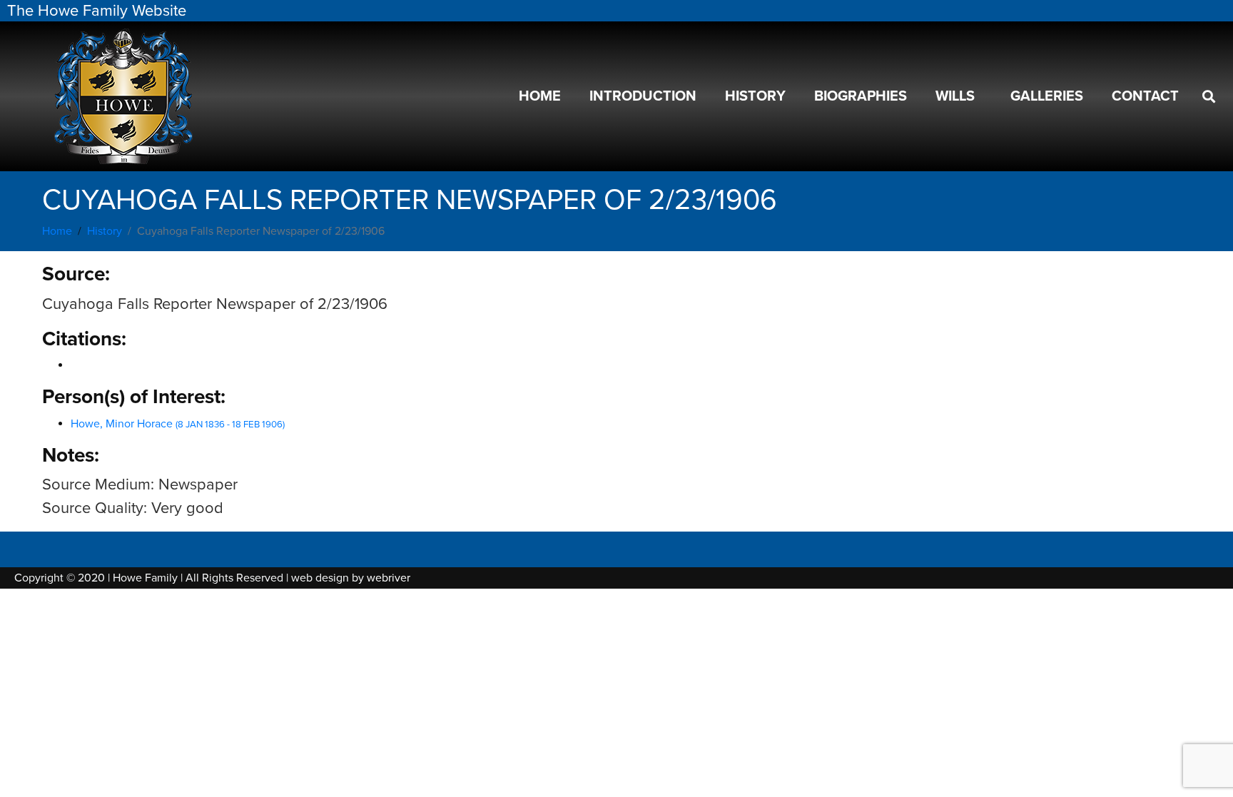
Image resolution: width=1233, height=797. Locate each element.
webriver (388, 578)
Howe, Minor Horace (178, 424)
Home (540, 96)
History (755, 96)
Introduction (642, 96)
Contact (1145, 96)
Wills (955, 96)
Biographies (860, 96)
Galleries (1046, 96)
